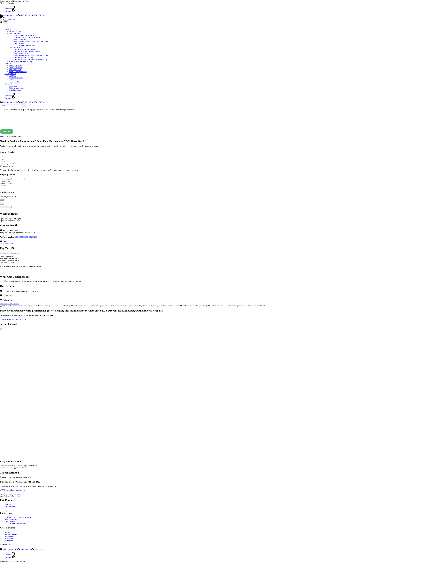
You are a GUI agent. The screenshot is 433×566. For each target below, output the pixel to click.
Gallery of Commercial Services (16, 81)
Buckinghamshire (11, 534)
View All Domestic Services (24, 35)
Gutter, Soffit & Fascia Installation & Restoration (31, 41)
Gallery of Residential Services (16, 77)
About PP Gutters (15, 66)
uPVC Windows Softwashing (24, 45)
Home (2, 136)
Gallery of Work (10, 74)
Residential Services (16, 33)
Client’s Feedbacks (15, 68)
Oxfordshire (9, 540)
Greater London (10, 536)
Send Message (6, 207)
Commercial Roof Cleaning (23, 57)
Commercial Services (16, 47)
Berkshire (8, 532)
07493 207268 (31, 237)
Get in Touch (21, 319)
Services (7, 29)
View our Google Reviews (9, 304)
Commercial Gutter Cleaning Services (27, 51)
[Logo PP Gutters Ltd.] (12, 490)
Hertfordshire (9, 538)
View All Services (15, 31)
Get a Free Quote (15, 90)
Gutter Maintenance (21, 39)
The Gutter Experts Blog (18, 72)
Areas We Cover (15, 70)
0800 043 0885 (20, 237)
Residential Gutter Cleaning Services (27, 37)
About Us (8, 64)
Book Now (7, 131)
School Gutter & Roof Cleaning (20, 62)
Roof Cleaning (19, 43)
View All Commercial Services (25, 49)
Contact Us (9, 84)
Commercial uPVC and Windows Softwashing (30, 59)
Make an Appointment (17, 88)
